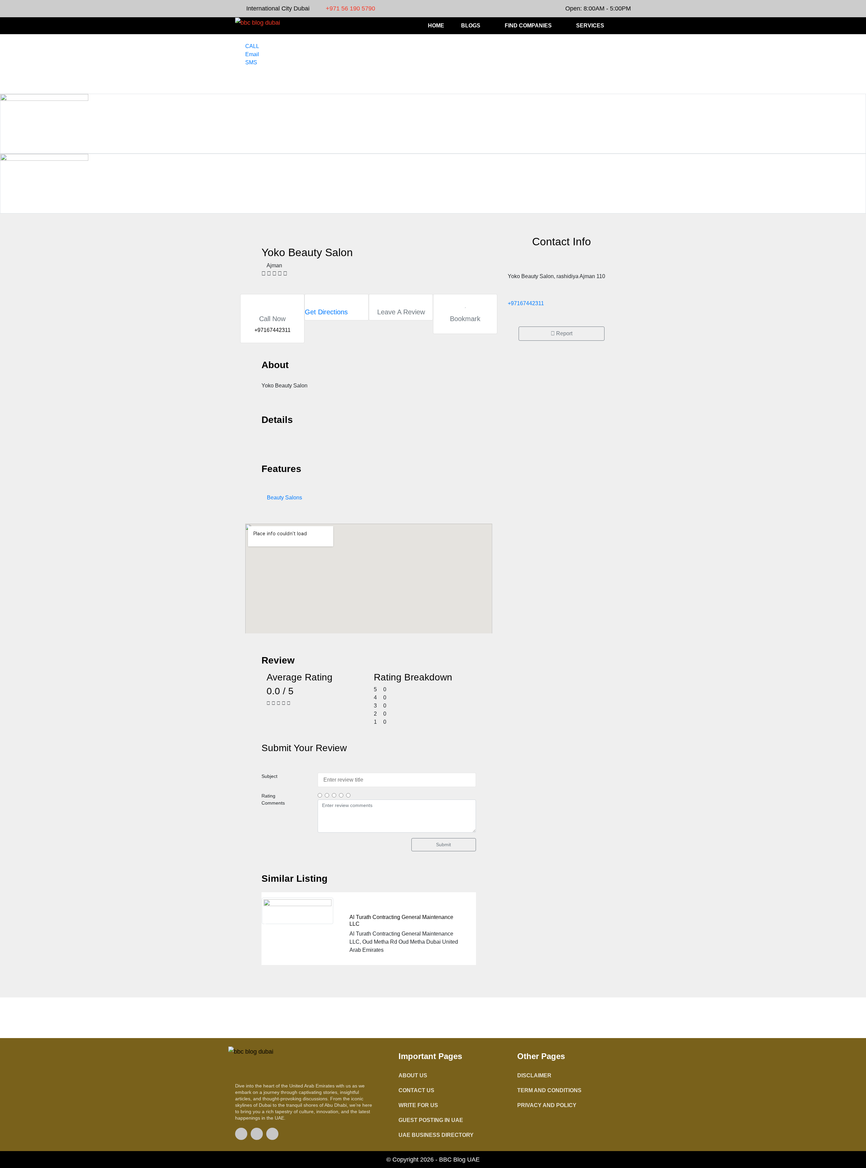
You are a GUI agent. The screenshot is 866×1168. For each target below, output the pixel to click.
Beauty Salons (284, 497)
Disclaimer (534, 1075)
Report (563, 333)
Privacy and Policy (546, 1105)
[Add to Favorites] (465, 305)
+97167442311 (526, 303)
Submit (443, 844)
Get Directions (326, 312)
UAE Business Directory (436, 1135)
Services (590, 25)
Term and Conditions (549, 1090)
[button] (627, 26)
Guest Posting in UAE (430, 1120)
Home (436, 25)
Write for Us (418, 1105)
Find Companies (528, 25)
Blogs (470, 25)
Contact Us (416, 1090)
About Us (412, 1075)
